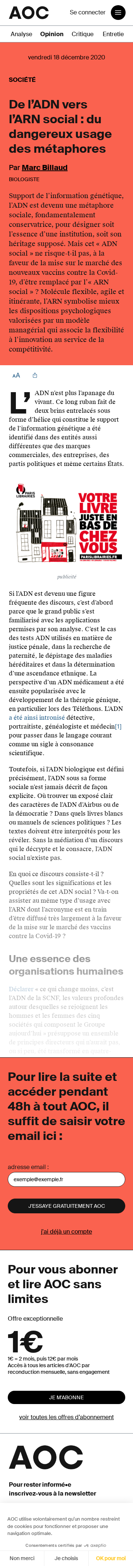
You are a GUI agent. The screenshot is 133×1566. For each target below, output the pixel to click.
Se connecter (88, 12)
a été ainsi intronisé (37, 718)
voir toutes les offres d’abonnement (66, 1417)
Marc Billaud (45, 167)
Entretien (115, 34)
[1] (118, 726)
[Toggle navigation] (118, 12)
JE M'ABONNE (66, 1397)
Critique (82, 34)
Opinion (52, 34)
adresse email (27, 1167)
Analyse (21, 34)
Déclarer (21, 989)
